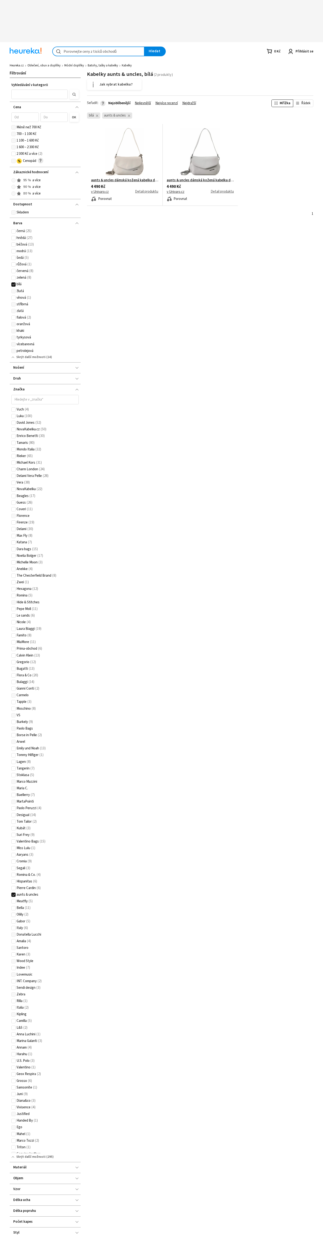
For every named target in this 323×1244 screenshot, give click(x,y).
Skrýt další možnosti (31, 357)
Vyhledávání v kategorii (29, 84)
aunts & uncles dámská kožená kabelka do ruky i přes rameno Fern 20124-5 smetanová (124, 180)
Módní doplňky (74, 65)
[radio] (13, 180)
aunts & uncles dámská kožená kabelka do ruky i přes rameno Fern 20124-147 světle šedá (200, 180)
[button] (39, 94)
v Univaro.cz (100, 192)
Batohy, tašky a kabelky (103, 65)
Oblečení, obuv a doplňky (44, 65)
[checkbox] (13, 127)
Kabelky (127, 65)
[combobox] (98, 51)
